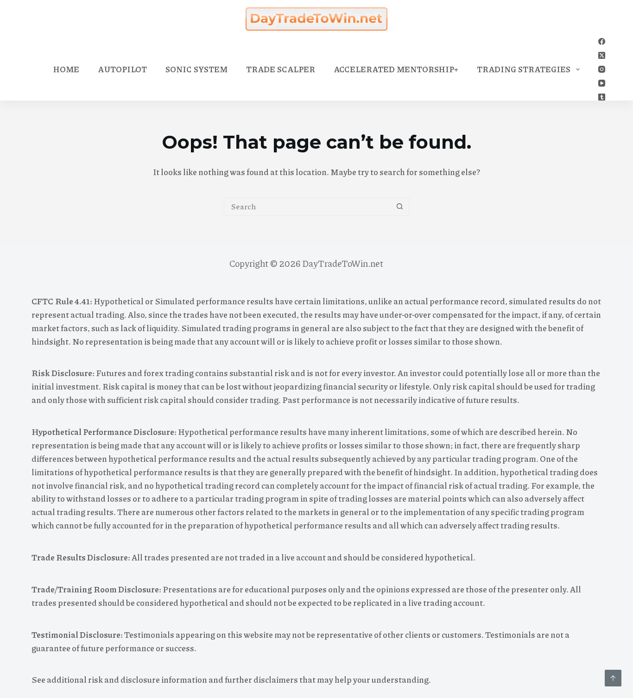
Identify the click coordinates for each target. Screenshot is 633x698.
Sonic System (196, 69)
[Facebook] (601, 41)
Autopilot (122, 69)
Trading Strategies (523, 69)
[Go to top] (613, 678)
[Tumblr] (601, 97)
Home (66, 69)
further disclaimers (261, 679)
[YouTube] (601, 83)
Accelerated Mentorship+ (396, 69)
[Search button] (400, 206)
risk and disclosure (124, 679)
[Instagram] (601, 69)
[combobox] (307, 206)
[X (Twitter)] (601, 55)
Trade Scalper (280, 69)
